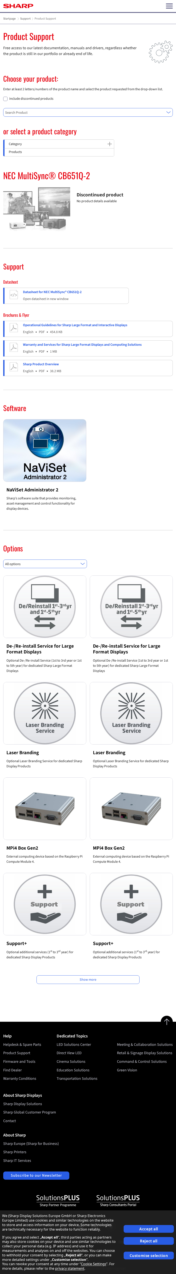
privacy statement (69, 1268)
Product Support (16, 1053)
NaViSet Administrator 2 (32, 489)
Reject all (149, 1241)
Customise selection (149, 1255)
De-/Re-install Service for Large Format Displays (40, 649)
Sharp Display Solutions (22, 1104)
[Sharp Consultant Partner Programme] (118, 1201)
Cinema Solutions (71, 1061)
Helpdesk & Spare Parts (22, 1044)
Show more (88, 979)
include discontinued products (31, 99)
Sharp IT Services (17, 1160)
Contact (9, 1121)
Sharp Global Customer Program (29, 1112)
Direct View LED (69, 1053)
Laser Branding (22, 752)
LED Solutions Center (74, 1044)
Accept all (148, 1229)
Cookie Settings (93, 1264)
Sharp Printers (14, 1152)
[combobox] (88, 112)
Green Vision (127, 1070)
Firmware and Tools (19, 1061)
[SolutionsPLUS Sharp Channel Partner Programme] (57, 1201)
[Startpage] (18, 6)
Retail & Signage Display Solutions (144, 1053)
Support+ (16, 943)
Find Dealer (12, 1070)
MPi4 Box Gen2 (22, 848)
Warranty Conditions (19, 1078)
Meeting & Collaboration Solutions (145, 1044)
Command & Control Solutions (142, 1061)
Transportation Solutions (77, 1078)
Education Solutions (73, 1070)
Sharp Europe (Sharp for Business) (31, 1143)
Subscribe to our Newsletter (36, 1175)
